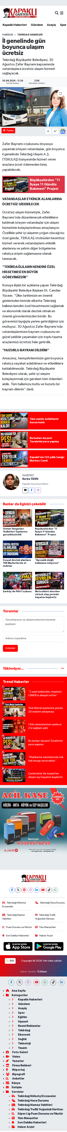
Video (16, 1056)
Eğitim (22, 1017)
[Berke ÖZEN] (11, 481)
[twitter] (20, 982)
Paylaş (10, 130)
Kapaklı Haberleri (15, 25)
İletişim (17, 1087)
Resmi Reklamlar (29, 1025)
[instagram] (28, 982)
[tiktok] (53, 982)
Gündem (37, 25)
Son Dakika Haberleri (17, 935)
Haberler (7, 35)
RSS (11, 960)
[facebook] (11, 982)
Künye (16, 1083)
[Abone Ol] (63, 131)
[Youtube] (43, 890)
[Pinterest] (24, 890)
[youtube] (37, 982)
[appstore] (18, 947)
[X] (18, 890)
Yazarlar (18, 1061)
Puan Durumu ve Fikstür (19, 927)
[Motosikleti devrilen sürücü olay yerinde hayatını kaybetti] (49, 580)
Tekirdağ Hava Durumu (52, 902)
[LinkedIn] (37, 890)
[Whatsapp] (55, 890)
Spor (63, 25)
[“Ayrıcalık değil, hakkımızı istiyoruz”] (49, 549)
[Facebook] (31, 490)
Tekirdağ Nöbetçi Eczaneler (14, 904)
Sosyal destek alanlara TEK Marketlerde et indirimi (17, 563)
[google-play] (49, 947)
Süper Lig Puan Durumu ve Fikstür (40, 1113)
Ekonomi (24, 1034)
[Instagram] (38, 490)
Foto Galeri (20, 1052)
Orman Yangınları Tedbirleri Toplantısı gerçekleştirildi (15, 532)
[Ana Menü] (61, 13)
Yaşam (22, 1047)
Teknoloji (24, 1043)
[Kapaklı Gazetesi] (19, 13)
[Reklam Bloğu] (33, 821)
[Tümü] (62, 668)
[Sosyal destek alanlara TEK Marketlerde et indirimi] (17, 549)
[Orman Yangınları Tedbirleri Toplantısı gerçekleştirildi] (17, 517)
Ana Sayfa (19, 990)
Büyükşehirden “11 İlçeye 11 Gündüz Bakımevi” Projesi (46, 532)
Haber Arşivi (46, 935)
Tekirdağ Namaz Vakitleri (13, 917)
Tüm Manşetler (47, 927)
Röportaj (18, 1069)
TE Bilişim (42, 971)
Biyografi (18, 1074)
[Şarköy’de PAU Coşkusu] (17, 580)
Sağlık (22, 1039)
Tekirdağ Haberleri (30, 35)
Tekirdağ (24, 1030)
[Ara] (57, 13)
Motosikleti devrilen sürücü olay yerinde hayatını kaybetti (47, 594)
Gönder (10, 648)
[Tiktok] (49, 890)
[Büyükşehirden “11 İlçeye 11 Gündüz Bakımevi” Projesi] (49, 517)
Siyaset (23, 1021)
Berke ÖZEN (30, 478)
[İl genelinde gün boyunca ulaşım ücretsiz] (33, 107)
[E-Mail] (25, 490)
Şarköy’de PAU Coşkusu (17, 591)
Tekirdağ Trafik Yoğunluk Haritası (45, 917)
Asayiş (51, 25)
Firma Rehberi (21, 1065)
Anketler (18, 1078)
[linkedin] (62, 982)
